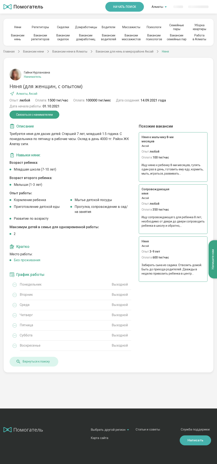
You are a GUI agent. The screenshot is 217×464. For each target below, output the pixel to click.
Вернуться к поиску (36, 361)
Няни (17, 27)
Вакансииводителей (108, 37)
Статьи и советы (148, 429)
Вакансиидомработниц (85, 37)
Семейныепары (176, 27)
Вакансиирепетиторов (40, 37)
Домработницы (86, 27)
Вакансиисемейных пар (176, 37)
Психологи (154, 27)
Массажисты (131, 27)
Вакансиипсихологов (154, 37)
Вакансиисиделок (63, 37)
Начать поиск (124, 6)
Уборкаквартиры (199, 27)
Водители (108, 27)
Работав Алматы (199, 37)
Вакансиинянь (17, 37)
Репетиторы (40, 27)
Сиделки (63, 27)
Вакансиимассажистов (131, 37)
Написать (195, 440)
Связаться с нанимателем (34, 114)
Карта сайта (99, 438)
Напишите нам (212, 259)
